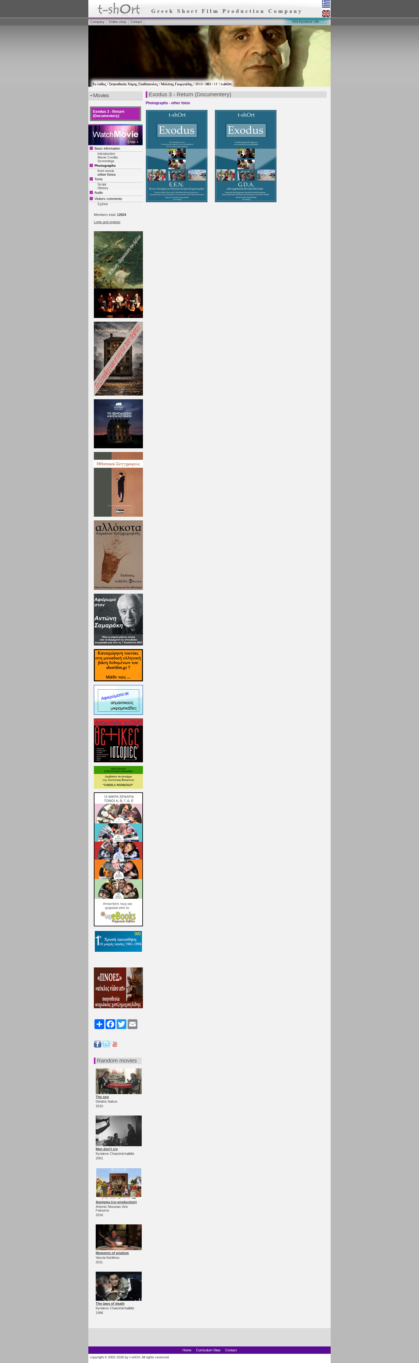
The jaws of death (110, 1303)
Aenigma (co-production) (116, 1202)
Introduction (106, 153)
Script (102, 184)
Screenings (106, 161)
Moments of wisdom (112, 1253)
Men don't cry (107, 1149)
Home (187, 1350)
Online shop (117, 22)
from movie (106, 171)
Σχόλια (103, 204)
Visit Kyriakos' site (305, 21)
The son (102, 1097)
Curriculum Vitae (208, 1350)
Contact (136, 22)
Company (97, 22)
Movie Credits (108, 157)
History (103, 188)
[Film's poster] (180, 204)
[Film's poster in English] (249, 204)
